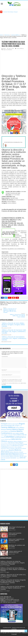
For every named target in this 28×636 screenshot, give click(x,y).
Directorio (7, 35)
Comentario (5, 356)
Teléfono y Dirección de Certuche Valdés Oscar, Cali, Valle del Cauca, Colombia (17, 315)
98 (9, 565)
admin (4, 48)
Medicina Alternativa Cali (21, 453)
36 (8, 572)
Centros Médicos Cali (5, 431)
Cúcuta (6, 439)
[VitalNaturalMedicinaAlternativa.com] (14, 3)
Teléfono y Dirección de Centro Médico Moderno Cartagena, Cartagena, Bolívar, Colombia (13, 324)
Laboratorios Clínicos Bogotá (15, 443)
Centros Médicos (15, 35)
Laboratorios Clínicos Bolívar (6, 444)
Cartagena (16, 425)
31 (9, 577)
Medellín (11, 450)
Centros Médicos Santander (7, 434)
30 (8, 584)
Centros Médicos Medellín (18, 433)
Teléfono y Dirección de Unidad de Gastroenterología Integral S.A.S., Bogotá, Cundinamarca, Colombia (12, 563)
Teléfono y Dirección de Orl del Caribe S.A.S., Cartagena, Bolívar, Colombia (13, 575)
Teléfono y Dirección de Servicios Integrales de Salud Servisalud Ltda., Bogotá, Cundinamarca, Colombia (13, 581)
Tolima (17, 457)
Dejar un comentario (7, 49)
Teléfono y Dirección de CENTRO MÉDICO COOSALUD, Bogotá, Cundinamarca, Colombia (12, 588)
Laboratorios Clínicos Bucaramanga (19, 444)
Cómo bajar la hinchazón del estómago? (17, 527)
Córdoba (2, 439)
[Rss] (11, 464)
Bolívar (2, 425)
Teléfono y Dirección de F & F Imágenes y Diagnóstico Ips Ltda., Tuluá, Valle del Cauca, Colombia (10, 310)
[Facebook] (14, 464)
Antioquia (4, 424)
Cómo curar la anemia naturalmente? (15, 533)
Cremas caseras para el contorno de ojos (15, 552)
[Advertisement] (14, 23)
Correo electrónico (7, 374)
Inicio (1, 35)
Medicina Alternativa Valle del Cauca (18, 456)
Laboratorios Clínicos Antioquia (14, 441)
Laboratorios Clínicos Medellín (15, 447)
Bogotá (22, 424)
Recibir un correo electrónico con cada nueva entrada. (14, 383)
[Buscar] (26, 631)
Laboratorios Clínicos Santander (8, 448)
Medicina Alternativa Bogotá (8, 453)
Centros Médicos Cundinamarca (12, 432)
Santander (13, 458)
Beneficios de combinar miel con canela (17, 546)
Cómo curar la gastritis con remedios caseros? (16, 539)
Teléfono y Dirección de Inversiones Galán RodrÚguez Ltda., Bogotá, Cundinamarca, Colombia (14, 331)
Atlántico (10, 424)
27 (9, 590)
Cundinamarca (20, 437)
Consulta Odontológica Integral (10, 11)
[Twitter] (17, 464)
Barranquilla (16, 424)
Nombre (4, 370)
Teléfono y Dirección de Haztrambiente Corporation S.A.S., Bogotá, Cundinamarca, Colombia (14, 338)
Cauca (20, 425)
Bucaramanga (8, 425)
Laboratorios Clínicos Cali (6, 445)
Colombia (9, 437)
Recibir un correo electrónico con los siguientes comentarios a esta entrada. (12, 380)
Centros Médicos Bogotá (15, 429)
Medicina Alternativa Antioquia (16, 452)
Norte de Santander (5, 457)
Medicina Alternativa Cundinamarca (10, 454)
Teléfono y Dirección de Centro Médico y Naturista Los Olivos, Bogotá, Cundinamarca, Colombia (13, 569)
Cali (13, 425)
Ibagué (9, 439)
